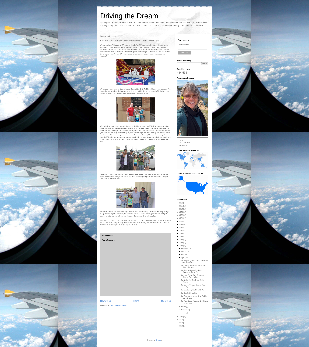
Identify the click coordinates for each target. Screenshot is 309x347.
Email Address (183, 44)
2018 (181, 227)
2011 (181, 317)
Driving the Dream (129, 16)
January (184, 313)
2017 (181, 230)
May (183, 254)
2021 (181, 218)
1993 (181, 323)
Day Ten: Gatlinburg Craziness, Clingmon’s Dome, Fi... (192, 271)
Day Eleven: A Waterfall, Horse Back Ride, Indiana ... (193, 266)
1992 (181, 326)
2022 (181, 215)
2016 (181, 233)
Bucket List (183, 145)
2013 (181, 243)
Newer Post (105, 301)
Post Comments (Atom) (118, 306)
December (185, 248)
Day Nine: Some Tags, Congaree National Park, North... (192, 276)
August (184, 251)
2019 (181, 224)
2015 (181, 236)
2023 (181, 212)
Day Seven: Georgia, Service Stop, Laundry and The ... (193, 286)
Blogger (158, 340)
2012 (181, 246)
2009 (181, 320)
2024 (181, 209)
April (183, 258)
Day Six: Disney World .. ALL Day (192, 290)
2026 (181, 203)
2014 (181, 240)
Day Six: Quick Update (189, 293)
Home (136, 301)
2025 (181, 206)
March (183, 307)
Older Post (166, 301)
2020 (181, 221)
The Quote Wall (184, 143)
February (184, 310)
